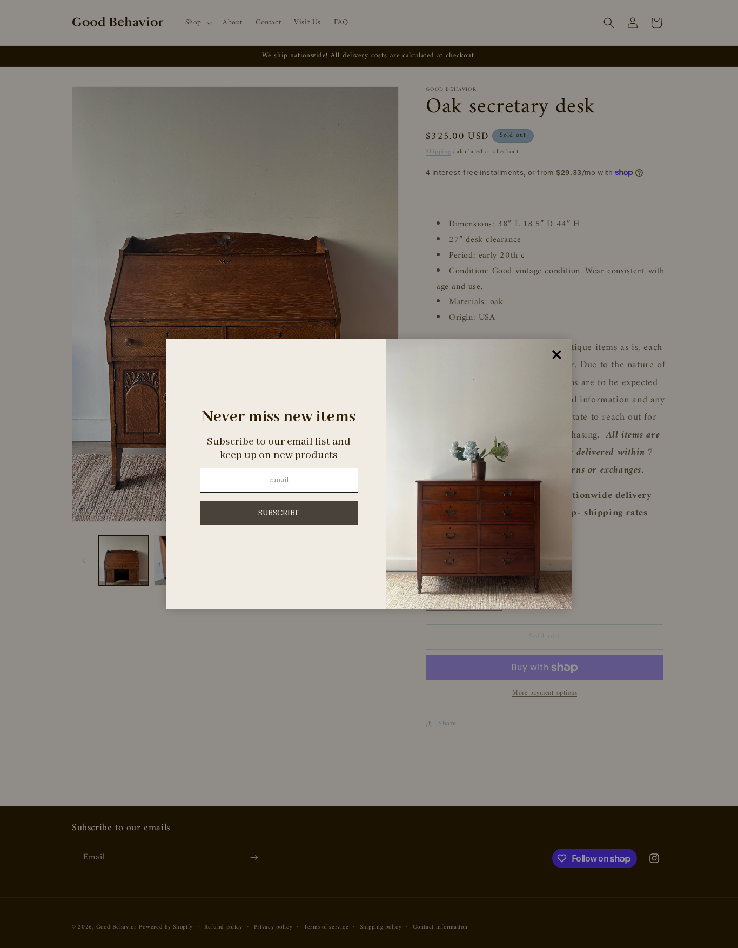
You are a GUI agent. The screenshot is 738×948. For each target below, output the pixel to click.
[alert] (369, 474)
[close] (556, 354)
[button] (279, 513)
